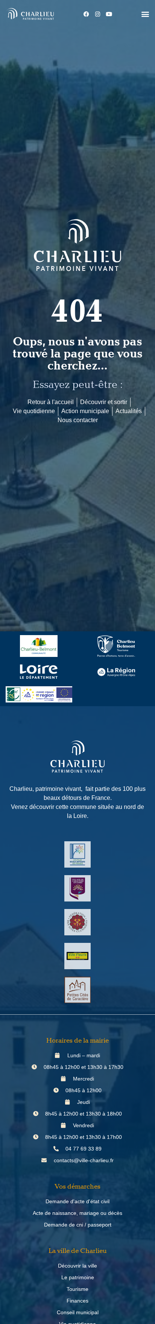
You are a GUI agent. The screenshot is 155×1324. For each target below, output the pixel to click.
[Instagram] (97, 14)
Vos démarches (77, 1186)
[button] (145, 14)
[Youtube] (109, 14)
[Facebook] (86, 14)
